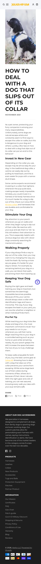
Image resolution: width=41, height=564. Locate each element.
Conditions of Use (13, 527)
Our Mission (10, 499)
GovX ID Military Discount (16, 517)
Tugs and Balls (11, 478)
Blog (7, 534)
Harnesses (9, 461)
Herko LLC (16, 548)
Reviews (9, 538)
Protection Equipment (15, 482)
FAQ (7, 506)
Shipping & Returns (13, 520)
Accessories (10, 475)
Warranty (9, 531)
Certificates (10, 503)
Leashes (8, 464)
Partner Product (12, 489)
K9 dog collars (11, 205)
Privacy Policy (11, 524)
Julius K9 (9, 360)
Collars (8, 468)
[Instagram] (10, 451)
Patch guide (10, 513)
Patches (8, 485)
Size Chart (9, 510)
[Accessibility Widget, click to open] (37, 282)
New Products (11, 471)
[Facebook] (6, 451)
